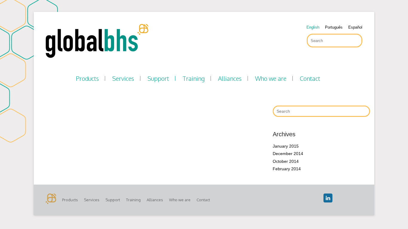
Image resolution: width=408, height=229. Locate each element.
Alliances (230, 78)
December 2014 (288, 153)
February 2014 (287, 168)
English (312, 27)
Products (87, 78)
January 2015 (286, 146)
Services (123, 78)
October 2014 (286, 161)
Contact (310, 78)
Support (158, 78)
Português (334, 27)
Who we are (270, 78)
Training (193, 78)
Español (355, 27)
